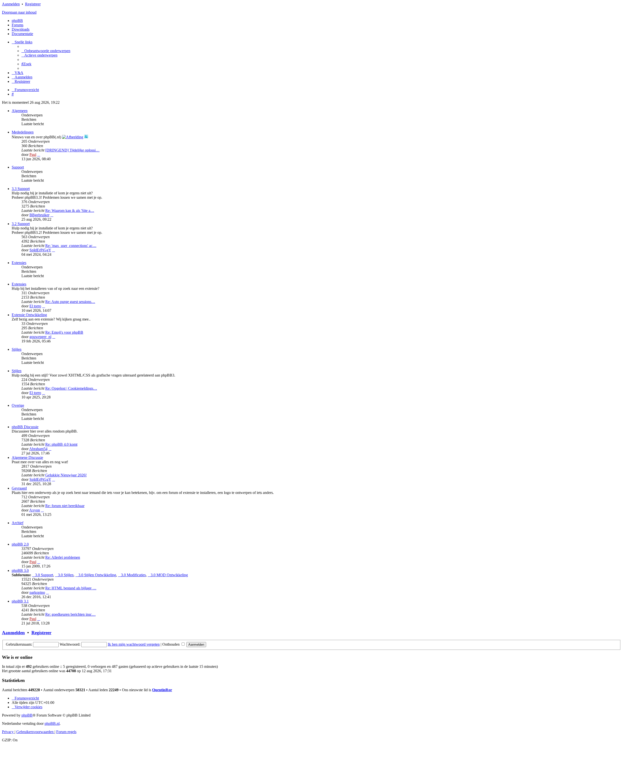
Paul (32, 154)
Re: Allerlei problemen (62, 557)
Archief (17, 523)
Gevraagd (19, 488)
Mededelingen (23, 132)
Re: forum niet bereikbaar (64, 506)
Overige (18, 405)
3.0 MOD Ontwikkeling (169, 575)
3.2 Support (21, 224)
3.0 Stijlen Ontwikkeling (97, 575)
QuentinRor (162, 690)
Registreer (33, 4)
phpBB (17, 21)
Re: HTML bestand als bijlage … (70, 588)
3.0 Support (44, 575)
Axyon (34, 510)
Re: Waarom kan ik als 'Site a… (69, 210)
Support (18, 167)
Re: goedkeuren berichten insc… (70, 614)
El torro (35, 306)
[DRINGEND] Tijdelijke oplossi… (72, 150)
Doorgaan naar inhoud (19, 12)
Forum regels (66, 732)
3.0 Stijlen (65, 575)
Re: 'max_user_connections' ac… (70, 246)
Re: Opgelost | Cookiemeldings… (71, 388)
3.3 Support (21, 189)
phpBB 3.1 (20, 601)
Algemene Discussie (27, 457)
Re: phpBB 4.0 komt (61, 444)
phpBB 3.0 (20, 570)
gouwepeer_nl (40, 337)
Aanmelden (11, 4)
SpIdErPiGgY (40, 250)
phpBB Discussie (25, 427)
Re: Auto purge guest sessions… (70, 302)
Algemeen (19, 111)
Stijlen (16, 349)
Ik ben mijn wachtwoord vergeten (134, 644)
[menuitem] (45, 51)
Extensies (19, 263)
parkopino (37, 592)
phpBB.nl (52, 723)
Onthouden (171, 644)
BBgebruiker (39, 215)
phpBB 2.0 (20, 544)
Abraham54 (38, 449)
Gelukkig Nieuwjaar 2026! (66, 475)
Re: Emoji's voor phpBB (64, 332)
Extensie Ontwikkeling (29, 315)
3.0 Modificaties (133, 575)
